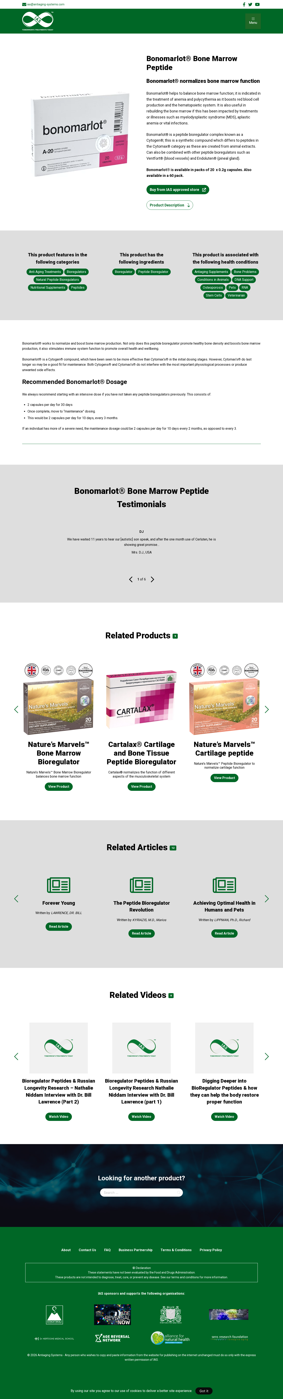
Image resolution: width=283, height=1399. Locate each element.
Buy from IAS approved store (174, 189)
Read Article (58, 927)
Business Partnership (135, 1250)
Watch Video (58, 1117)
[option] (58, 730)
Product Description (167, 205)
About (66, 1250)
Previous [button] (16, 709)
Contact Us (87, 1250)
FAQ (107, 1250)
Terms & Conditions (176, 1250)
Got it (204, 1391)
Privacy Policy (211, 1250)
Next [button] (267, 709)
